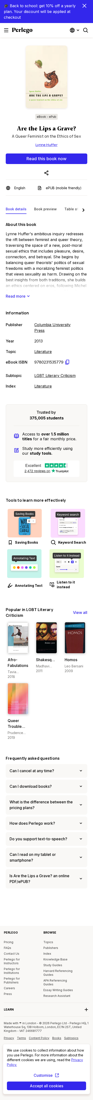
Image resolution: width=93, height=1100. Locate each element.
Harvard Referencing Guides (57, 972)
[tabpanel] (46, 304)
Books (56, 1038)
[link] (18, 650)
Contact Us (11, 953)
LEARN (9, 1009)
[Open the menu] (6, 30)
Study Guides (52, 965)
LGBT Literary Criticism (55, 375)
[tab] (16, 210)
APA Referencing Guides (55, 982)
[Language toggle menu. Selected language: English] (75, 30)
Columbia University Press (52, 327)
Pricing (8, 942)
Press (8, 994)
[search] (85, 30)
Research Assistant (56, 996)
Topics (48, 942)
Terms (21, 1038)
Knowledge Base (55, 959)
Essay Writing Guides (58, 990)
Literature (43, 351)
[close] (84, 6)
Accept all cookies (46, 1085)
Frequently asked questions (33, 758)
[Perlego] (22, 31)
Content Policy (39, 1039)
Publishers (50, 948)
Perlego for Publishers (12, 980)
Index (47, 953)
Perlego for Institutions (12, 971)
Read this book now (46, 158)
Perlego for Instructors (12, 961)
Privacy (9, 1038)
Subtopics (71, 1038)
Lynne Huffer (46, 144)
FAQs (7, 948)
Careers (9, 988)
